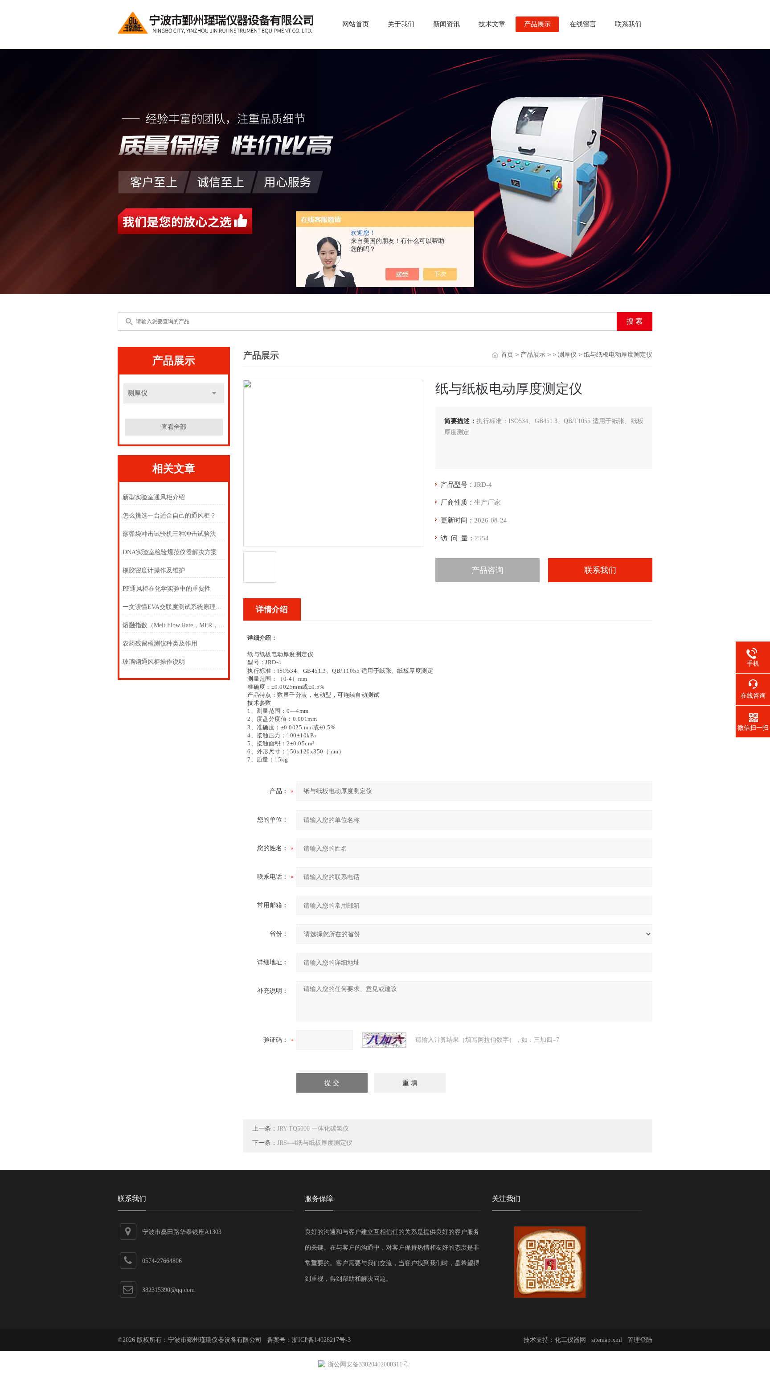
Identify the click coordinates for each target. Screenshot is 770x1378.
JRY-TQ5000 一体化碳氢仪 (313, 1128)
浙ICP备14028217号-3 (321, 1340)
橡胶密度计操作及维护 (154, 570)
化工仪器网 (570, 1340)
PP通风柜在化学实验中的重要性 (167, 588)
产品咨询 (487, 570)
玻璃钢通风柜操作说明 (154, 661)
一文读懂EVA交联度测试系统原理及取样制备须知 (174, 607)
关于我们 (401, 24)
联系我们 (628, 24)
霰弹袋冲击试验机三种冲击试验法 (169, 534)
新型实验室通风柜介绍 (154, 497)
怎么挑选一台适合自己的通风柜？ (169, 515)
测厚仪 (137, 393)
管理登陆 (639, 1340)
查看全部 (173, 427)
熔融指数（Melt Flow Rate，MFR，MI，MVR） (174, 625)
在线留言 (582, 24)
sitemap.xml (606, 1340)
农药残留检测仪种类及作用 (160, 643)
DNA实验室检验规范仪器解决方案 (170, 552)
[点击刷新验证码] (384, 1040)
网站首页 (355, 24)
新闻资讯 (446, 24)
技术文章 (492, 24)
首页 (507, 354)
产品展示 (537, 24)
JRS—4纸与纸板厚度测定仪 (314, 1142)
